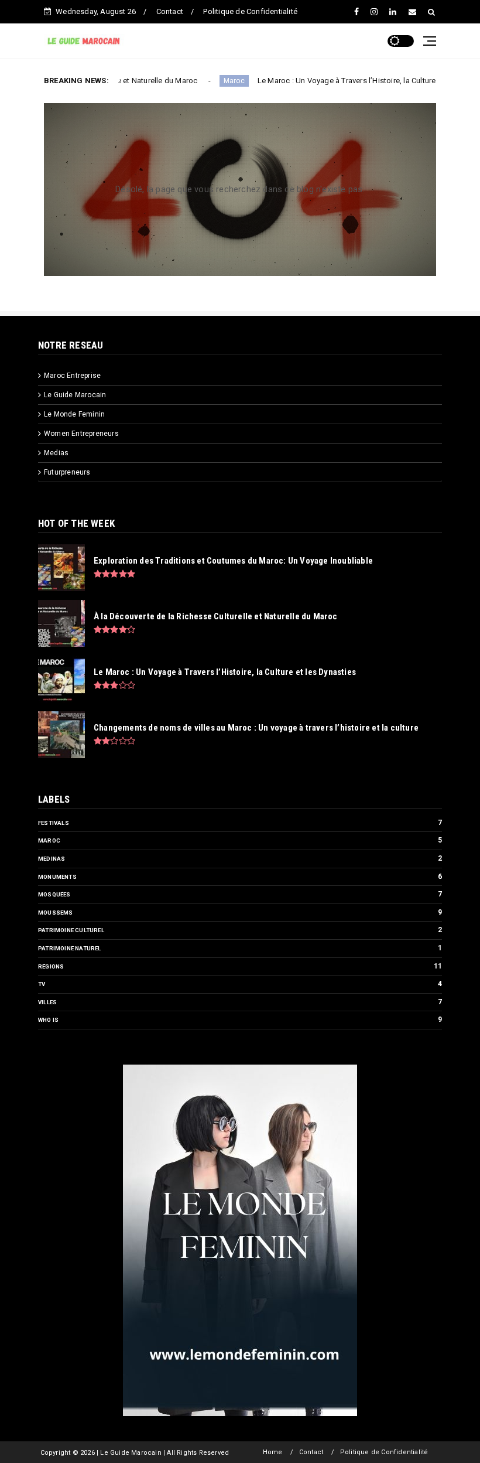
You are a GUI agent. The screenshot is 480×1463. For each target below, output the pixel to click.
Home (273, 1452)
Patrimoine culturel (71, 930)
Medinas (51, 858)
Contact (169, 11)
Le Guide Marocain (75, 395)
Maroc (196, 81)
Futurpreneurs (67, 472)
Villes (47, 1002)
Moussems (55, 912)
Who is (48, 1020)
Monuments (57, 877)
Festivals (53, 823)
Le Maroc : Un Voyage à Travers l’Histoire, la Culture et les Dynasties (337, 80)
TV (41, 984)
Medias (56, 453)
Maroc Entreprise (72, 375)
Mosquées (54, 894)
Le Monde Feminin (74, 414)
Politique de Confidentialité (250, 11)
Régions (51, 966)
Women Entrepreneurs (81, 433)
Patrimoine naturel (69, 948)
